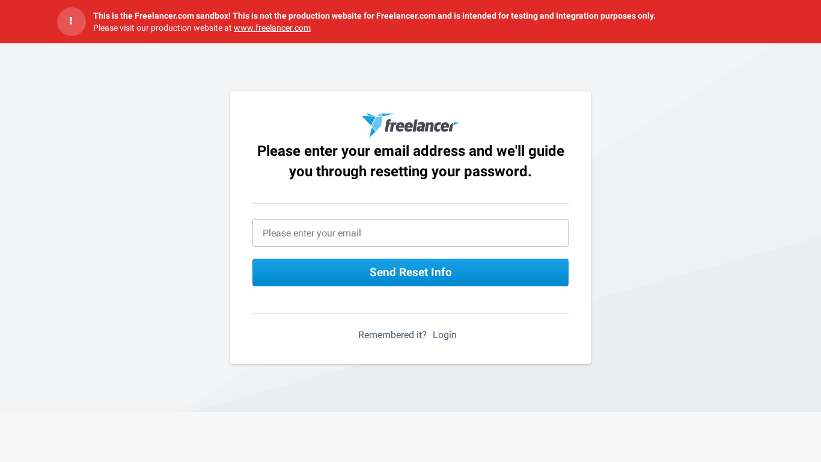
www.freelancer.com (272, 27)
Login (445, 334)
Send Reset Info (411, 272)
